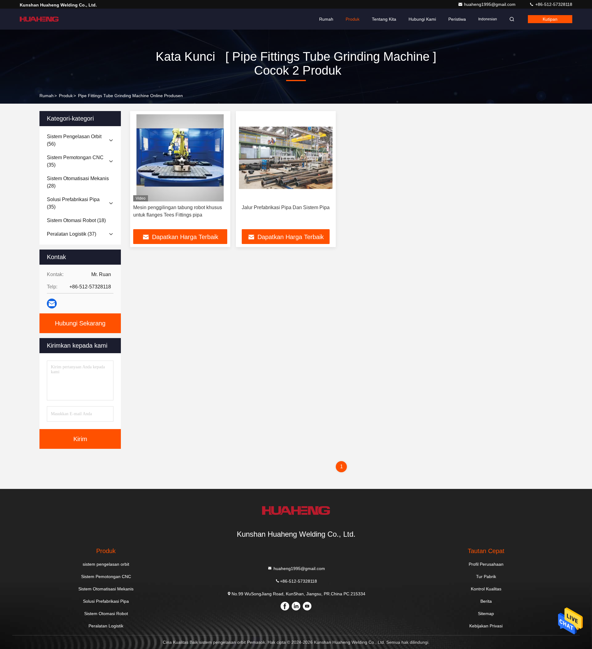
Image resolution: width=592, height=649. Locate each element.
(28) (78, 182)
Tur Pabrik (486, 576)
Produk (353, 19)
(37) (71, 234)
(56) (74, 140)
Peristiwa (457, 19)
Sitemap (486, 613)
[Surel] (52, 304)
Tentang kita (384, 19)
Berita (486, 601)
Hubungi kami (422, 19)
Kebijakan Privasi (486, 625)
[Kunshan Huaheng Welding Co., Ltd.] (39, 19)
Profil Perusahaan (486, 564)
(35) (75, 161)
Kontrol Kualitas (486, 588)
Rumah (326, 19)
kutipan (550, 19)
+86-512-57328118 (553, 4)
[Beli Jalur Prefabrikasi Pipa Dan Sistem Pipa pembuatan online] (286, 157)
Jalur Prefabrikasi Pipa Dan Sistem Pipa (286, 207)
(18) (76, 220)
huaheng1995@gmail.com (490, 4)
